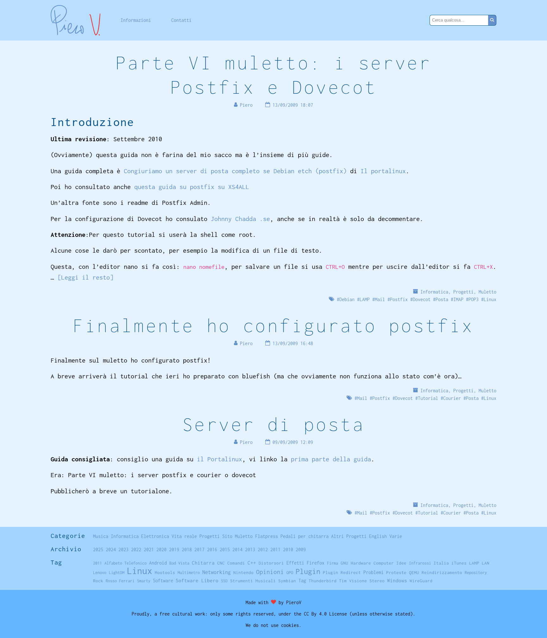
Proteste (396, 572)
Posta (442, 299)
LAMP (365, 299)
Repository (476, 572)
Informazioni (136, 20)
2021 (149, 549)
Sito (227, 536)
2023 (123, 549)
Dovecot (422, 299)
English (378, 536)
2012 (263, 549)
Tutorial (428, 398)
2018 (187, 549)
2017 (199, 549)
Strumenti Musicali (253, 580)
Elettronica (155, 536)
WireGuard (421, 580)
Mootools (165, 572)
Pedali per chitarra (304, 536)
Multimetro (189, 572)
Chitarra (203, 562)
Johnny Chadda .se (240, 218)
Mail (380, 299)
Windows (397, 580)
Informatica (434, 291)
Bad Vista (179, 563)
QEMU (414, 572)
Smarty (143, 580)
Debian (347, 299)
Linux (490, 299)
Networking (216, 572)
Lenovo (99, 572)
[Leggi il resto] (85, 277)
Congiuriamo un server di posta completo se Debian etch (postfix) (235, 170)
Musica (100, 536)
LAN (485, 562)
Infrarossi (420, 563)
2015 (225, 549)
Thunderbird (322, 580)
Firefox (315, 562)
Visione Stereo (367, 580)
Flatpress (266, 536)
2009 (301, 549)
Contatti (181, 20)
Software (163, 580)
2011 (275, 549)
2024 (111, 549)
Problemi (373, 572)
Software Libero (197, 580)
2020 (161, 549)
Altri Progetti (349, 536)
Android (158, 562)
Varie (395, 536)
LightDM (116, 572)
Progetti (463, 291)
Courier (452, 398)
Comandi (236, 562)
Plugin (308, 571)
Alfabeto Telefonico (125, 563)
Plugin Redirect (342, 572)
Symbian (287, 580)
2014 (237, 549)
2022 (136, 549)
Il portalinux (383, 170)
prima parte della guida (331, 459)
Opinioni (270, 571)
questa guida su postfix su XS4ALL (191, 186)
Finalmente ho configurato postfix (273, 325)
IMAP (458, 299)
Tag (302, 580)
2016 (212, 549)
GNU (344, 562)
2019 (174, 549)
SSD (224, 580)
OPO (289, 572)
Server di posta (273, 424)
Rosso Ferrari (120, 580)
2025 (98, 549)
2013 (250, 549)
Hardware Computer (372, 562)
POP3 (473, 299)
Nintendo (243, 572)
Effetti (295, 562)
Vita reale (184, 536)
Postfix (399, 299)
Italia (441, 562)
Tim (343, 580)
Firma (332, 563)
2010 (288, 549)
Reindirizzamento (442, 572)
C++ (252, 562)
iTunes (459, 562)
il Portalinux (219, 459)
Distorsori (271, 562)
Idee (401, 562)
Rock (98, 580)
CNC (221, 562)
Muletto (487, 291)
